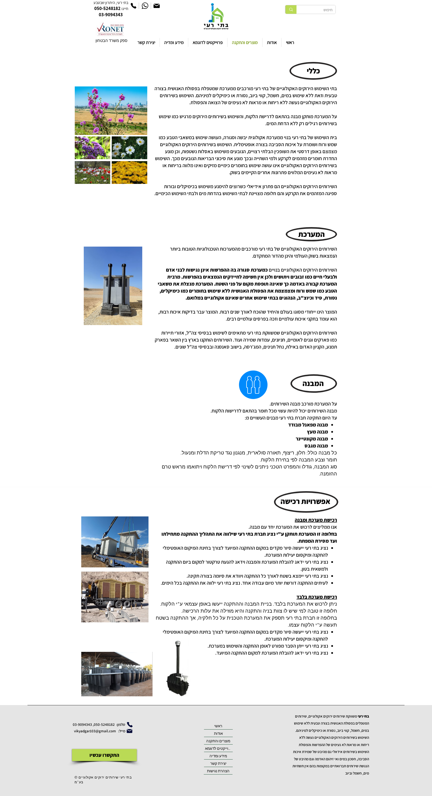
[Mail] (156, 5)
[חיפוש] (290, 9)
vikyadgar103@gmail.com (95, 731)
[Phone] (133, 5)
